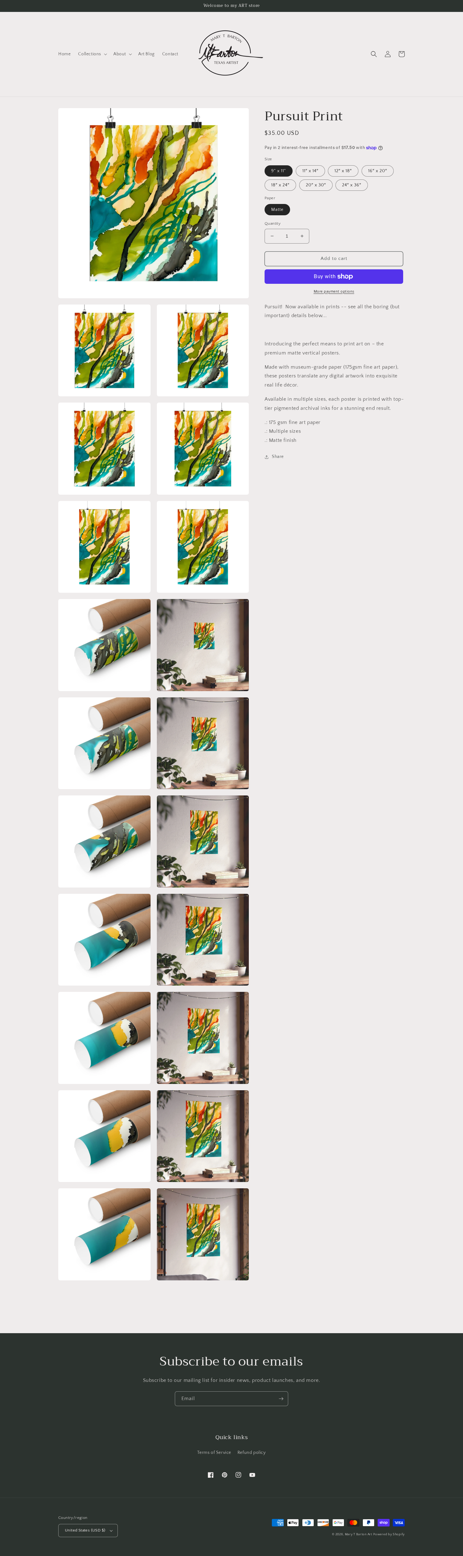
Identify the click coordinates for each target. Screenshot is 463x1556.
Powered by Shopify (389, 1534)
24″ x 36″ (351, 185)
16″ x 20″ (377, 170)
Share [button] (278, 456)
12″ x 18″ (343, 170)
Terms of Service (214, 1452)
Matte (277, 209)
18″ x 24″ (280, 185)
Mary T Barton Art (358, 1534)
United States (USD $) (85, 1530)
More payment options (334, 291)
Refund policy (251, 1452)
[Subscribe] (281, 1398)
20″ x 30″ (316, 185)
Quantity (273, 223)
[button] (92, 54)
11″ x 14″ (310, 170)
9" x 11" (278, 170)
